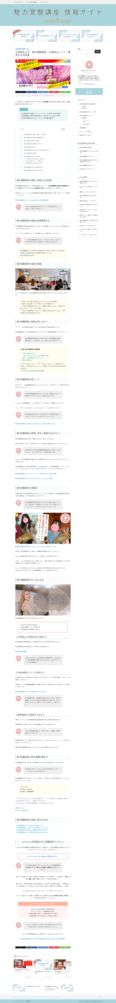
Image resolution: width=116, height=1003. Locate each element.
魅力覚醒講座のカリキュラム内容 (89, 151)
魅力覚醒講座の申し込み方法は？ (88, 196)
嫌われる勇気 (27, 360)
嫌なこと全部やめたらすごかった (33, 357)
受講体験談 (83, 128)
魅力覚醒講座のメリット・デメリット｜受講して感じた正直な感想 (37, 473)
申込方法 (84, 106)
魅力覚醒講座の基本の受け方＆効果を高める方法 (89, 160)
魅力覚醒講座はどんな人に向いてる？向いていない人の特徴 (35, 478)
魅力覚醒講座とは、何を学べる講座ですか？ (30, 825)
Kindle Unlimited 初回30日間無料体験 (32, 370)
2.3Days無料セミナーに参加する (34, 161)
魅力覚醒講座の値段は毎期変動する (34, 137)
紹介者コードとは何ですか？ (88, 225)
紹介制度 (84, 108)
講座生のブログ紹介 (85, 135)
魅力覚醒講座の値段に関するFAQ (33, 170)
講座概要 (84, 118)
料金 (85, 122)
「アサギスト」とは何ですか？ (89, 234)
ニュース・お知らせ (86, 131)
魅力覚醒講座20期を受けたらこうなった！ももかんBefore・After (36, 546)
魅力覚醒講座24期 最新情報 (88, 104)
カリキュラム (87, 120)
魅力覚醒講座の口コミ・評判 (88, 112)
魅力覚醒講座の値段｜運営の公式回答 (35, 134)
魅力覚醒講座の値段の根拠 (31, 140)
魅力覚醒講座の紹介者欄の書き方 (33, 167)
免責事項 (28, 1001)
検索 (79, 49)
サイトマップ (44, 2)
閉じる (63, 129)
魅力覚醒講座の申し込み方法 (32, 156)
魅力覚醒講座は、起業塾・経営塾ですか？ (89, 221)
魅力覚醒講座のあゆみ (28, 255)
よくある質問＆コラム (20, 48)
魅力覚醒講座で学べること (87, 156)
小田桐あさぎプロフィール (87, 169)
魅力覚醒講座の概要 (85, 147)
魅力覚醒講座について (86, 115)
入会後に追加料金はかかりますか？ (89, 205)
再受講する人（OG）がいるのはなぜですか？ (88, 210)
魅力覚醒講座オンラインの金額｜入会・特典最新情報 (33, 200)
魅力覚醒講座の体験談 (30, 153)
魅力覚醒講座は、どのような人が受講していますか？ (33, 827)
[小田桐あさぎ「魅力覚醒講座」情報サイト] (58, 24)
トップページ (19, 2)
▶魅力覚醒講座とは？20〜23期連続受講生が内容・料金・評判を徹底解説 (43, 938)
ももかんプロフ (90, 84)
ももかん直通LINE (22, 810)
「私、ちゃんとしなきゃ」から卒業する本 (35, 355)
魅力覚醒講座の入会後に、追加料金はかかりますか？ (33, 830)
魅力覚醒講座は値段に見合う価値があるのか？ (37, 150)
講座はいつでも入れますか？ (88, 192)
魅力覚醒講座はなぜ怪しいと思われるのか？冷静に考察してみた (36, 423)
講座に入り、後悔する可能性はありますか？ (89, 215)
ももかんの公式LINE (38, 909)
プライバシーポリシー (19, 1001)
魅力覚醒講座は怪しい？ (31, 147)
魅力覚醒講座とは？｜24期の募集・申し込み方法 (31, 691)
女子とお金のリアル (29, 353)
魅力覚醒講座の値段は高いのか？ (33, 143)
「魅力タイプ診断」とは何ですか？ (89, 230)
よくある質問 (85, 124)
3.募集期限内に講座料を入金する (34, 163)
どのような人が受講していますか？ (89, 187)
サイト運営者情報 (32, 2)
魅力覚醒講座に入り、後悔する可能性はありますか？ (33, 832)
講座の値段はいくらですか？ (88, 201)
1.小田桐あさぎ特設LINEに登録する (34, 159)
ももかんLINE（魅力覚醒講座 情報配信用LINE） (43, 856)
